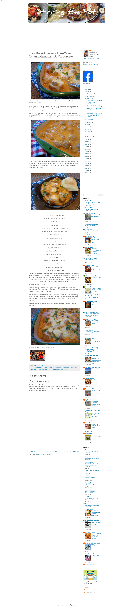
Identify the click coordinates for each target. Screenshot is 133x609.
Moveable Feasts (90, 532)
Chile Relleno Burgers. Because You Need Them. (96, 436)
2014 (86, 161)
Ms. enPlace (88, 433)
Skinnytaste (88, 450)
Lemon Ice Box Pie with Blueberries (95, 524)
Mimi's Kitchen (89, 423)
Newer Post (33, 451)
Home (55, 451)
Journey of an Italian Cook (92, 367)
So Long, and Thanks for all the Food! (95, 415)
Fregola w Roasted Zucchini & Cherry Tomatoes (96, 251)
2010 (86, 170)
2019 (86, 149)
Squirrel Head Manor (91, 301)
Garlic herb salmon (90, 479)
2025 (86, 89)
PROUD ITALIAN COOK (91, 312)
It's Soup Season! (96, 277)
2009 (86, 173)
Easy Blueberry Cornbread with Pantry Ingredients (92, 203)
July (88, 124)
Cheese (57, 367)
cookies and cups (90, 565)
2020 (86, 146)
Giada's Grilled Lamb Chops (95, 106)
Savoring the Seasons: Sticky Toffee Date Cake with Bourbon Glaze (96, 360)
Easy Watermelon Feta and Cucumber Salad (92, 332)
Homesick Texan (90, 477)
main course (40, 369)
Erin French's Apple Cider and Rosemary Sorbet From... (94, 115)
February (90, 136)
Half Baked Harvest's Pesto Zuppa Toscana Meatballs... (94, 102)
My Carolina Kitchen (91, 400)
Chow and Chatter (90, 213)
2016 (86, 156)
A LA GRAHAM (89, 378)
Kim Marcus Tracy (86, 70)
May (88, 129)
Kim (92, 51)
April (88, 131)
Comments (88, 592)
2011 (86, 168)
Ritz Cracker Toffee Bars (91, 209)
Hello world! (88, 351)
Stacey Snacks (89, 247)
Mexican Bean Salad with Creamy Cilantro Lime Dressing (92, 465)
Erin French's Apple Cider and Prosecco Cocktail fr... (94, 110)
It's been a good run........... (95, 303)
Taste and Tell (89, 208)
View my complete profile (91, 58)
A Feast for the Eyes (91, 258)
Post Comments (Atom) (43, 454)
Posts (87, 590)
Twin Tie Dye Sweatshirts (92, 505)
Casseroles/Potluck (49, 367)
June (88, 127)
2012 (86, 166)
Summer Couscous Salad (92, 458)
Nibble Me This (89, 265)
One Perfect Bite (90, 389)
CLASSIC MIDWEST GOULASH (94, 381)
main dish (47, 369)
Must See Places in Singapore (95, 215)
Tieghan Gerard (62, 369)
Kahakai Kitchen (90, 287)
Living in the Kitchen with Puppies (92, 411)
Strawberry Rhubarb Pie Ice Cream (95, 425)
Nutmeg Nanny (89, 490)
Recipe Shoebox (89, 236)
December (90, 94)
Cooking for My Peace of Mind (92, 520)
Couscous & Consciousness (92, 543)
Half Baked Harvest (64, 367)
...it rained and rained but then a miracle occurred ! (96, 393)
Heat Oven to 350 (90, 554)
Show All (101, 444)
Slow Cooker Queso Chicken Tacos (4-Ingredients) (95, 513)
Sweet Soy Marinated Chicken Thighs (91, 492)
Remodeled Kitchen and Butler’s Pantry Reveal (95, 403)
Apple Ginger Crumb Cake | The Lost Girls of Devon (96, 341)
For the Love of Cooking (92, 470)
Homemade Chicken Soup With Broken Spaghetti (92, 314)
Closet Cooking (89, 462)
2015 (86, 158)
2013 (86, 163)
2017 (86, 154)
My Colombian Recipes (91, 224)
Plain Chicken (89, 509)
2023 (86, 139)
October (89, 98)
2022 (86, 142)
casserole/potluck (38, 367)
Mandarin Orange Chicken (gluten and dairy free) (96, 240)
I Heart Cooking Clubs (91, 276)
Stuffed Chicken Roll (90, 225)
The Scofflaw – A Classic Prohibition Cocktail (91, 499)
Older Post (76, 451)
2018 (86, 151)
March (89, 134)
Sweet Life (88, 483)
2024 (86, 91)
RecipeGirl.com (89, 457)
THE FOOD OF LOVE (91, 319)
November (90, 96)
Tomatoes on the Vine (91, 355)
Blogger (74, 605)
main (35, 369)
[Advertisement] (66, 34)
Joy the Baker (89, 330)
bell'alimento (89, 497)
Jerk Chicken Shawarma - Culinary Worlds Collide (96, 269)
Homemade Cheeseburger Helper (95, 322)
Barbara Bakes (89, 201)
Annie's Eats (88, 504)
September (90, 119)
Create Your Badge (87, 83)
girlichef (87, 337)
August (89, 122)
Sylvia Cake (94, 368)
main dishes (54, 369)
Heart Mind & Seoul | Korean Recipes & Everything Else (91, 349)
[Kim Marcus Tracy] (88, 81)
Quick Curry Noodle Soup (95, 545)
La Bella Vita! (89, 229)
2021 (86, 144)
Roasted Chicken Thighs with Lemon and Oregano (96, 536)
